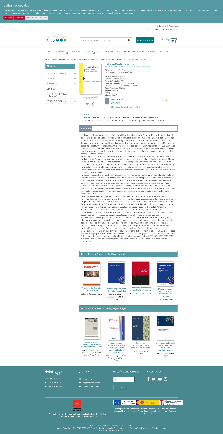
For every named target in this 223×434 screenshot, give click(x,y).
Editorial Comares (120, 79)
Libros (53, 60)
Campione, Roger (88, 350)
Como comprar (88, 379)
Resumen (86, 128)
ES (151, 29)
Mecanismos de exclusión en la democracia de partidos (165, 292)
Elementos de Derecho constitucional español (140, 289)
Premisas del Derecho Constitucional (92, 289)
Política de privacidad (90, 386)
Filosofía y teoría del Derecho (105, 120)
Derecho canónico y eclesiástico (79, 60)
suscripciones (108, 51)
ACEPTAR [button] (8, 18)
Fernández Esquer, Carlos (116, 356)
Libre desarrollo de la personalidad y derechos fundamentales (165, 346)
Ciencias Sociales (56, 73)
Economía (52, 84)
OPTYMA (120, 430)
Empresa (51, 89)
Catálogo (61, 51)
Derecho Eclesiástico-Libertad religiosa (108, 60)
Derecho (61, 60)
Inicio (51, 51)
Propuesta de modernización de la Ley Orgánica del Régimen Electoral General (116, 347)
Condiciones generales (116, 426)
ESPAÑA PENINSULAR (170, 29)
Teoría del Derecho (127, 120)
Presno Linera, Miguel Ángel (121, 72)
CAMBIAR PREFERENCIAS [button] (36, 18)
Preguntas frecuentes (91, 383)
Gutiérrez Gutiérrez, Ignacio (121, 70)
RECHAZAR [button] (19, 18)
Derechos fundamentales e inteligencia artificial (140, 345)
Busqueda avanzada (145, 40)
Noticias (163, 51)
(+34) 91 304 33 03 (54, 383)
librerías (134, 51)
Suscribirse (120, 387)
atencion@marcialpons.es (56, 386)
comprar (163, 101)
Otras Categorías (56, 101)
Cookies (130, 426)
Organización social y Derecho (150, 120)
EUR (156, 29)
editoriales (81, 51)
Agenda (151, 51)
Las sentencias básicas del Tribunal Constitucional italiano (91, 344)
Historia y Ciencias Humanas (57, 95)
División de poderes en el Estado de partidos (116, 290)
